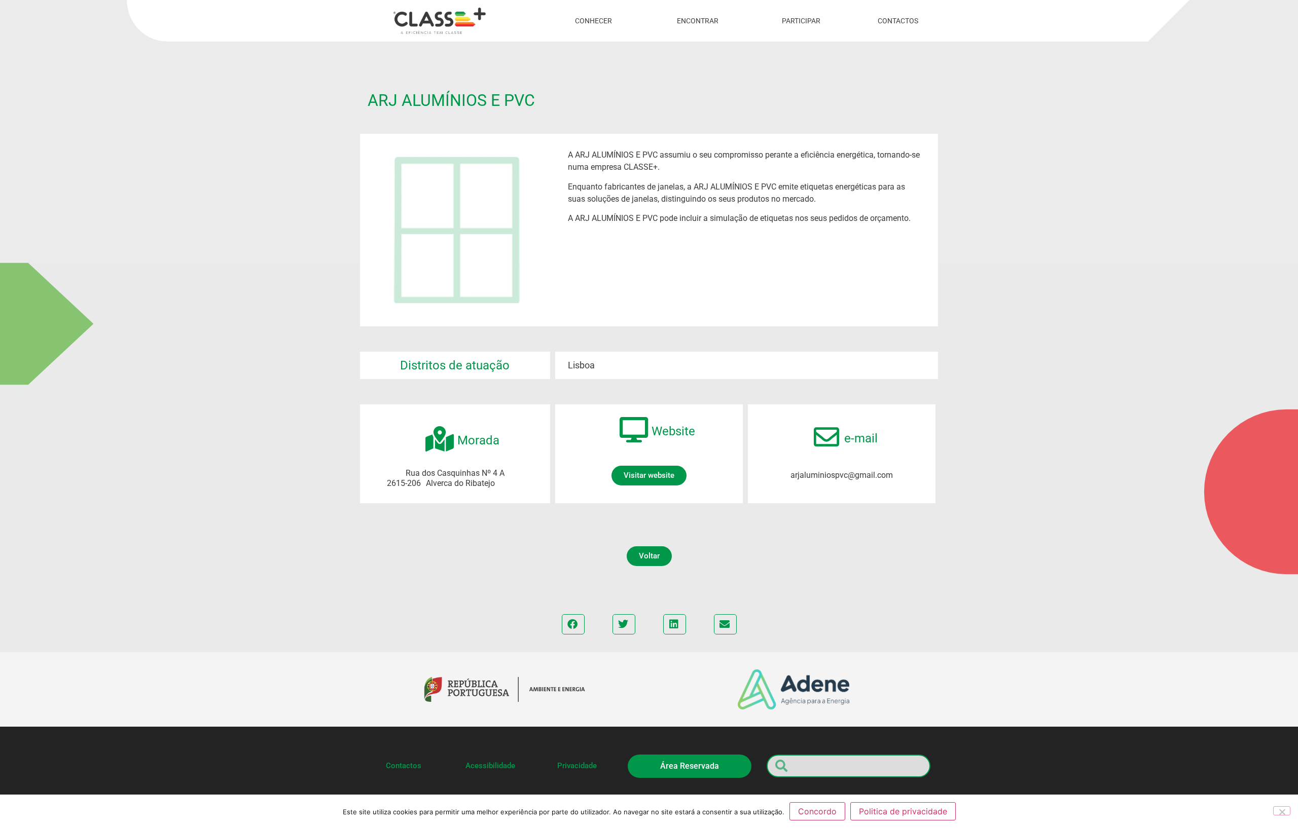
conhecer (593, 21)
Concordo (817, 811)
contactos (898, 21)
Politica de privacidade (903, 811)
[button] (649, 475)
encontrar (697, 21)
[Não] (1281, 810)
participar (801, 21)
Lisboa (581, 365)
